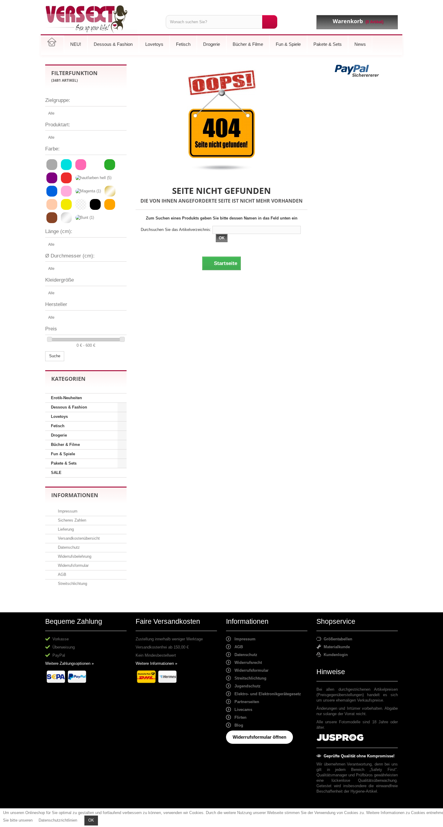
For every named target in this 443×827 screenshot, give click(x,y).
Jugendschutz (246, 686)
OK (91, 820)
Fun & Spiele (63, 454)
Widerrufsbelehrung (74, 556)
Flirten (239, 717)
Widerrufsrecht (246, 662)
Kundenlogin (334, 654)
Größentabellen (336, 639)
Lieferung (65, 529)
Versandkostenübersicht (78, 538)
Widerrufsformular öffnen (259, 737)
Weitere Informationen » (156, 663)
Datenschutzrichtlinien (58, 820)
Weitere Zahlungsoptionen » (69, 663)
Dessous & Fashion (69, 407)
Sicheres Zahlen (71, 520)
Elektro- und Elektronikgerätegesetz (266, 694)
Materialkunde (335, 647)
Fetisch (57, 426)
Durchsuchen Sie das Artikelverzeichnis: (176, 229)
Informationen (74, 495)
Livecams (241, 709)
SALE (56, 472)
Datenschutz (68, 547)
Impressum (67, 511)
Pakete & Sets (64, 463)
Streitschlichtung (72, 583)
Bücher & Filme (65, 444)
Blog (237, 725)
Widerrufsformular (73, 565)
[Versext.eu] (101, 19)
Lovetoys (59, 416)
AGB (61, 574)
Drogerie (59, 435)
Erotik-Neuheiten (66, 398)
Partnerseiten (245, 701)
